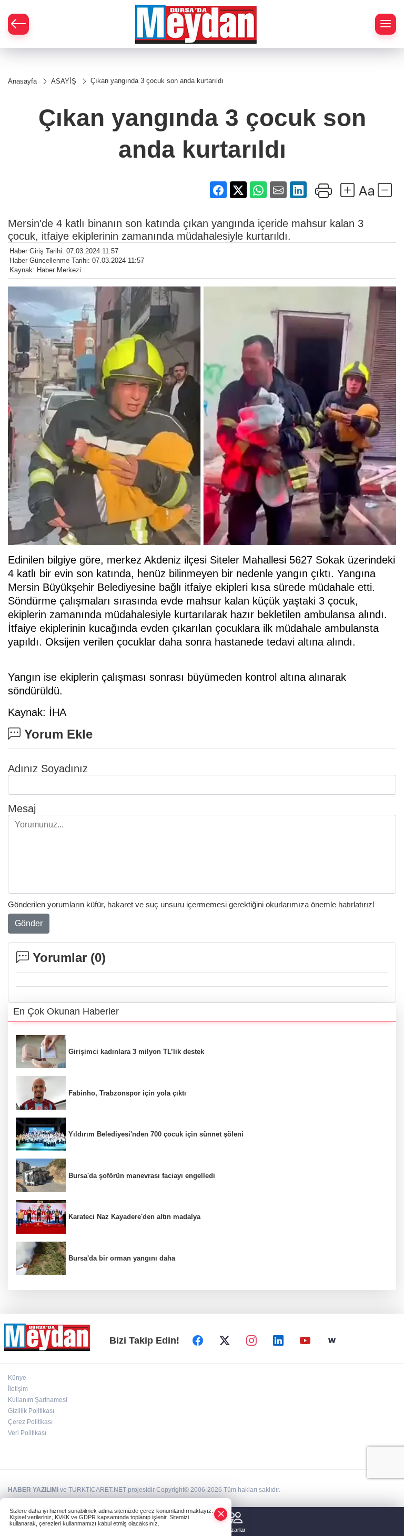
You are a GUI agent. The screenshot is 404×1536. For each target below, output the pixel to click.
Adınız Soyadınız (48, 768)
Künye (17, 1377)
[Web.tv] (331, 1340)
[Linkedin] (278, 1340)
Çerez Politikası (30, 1422)
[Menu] (385, 24)
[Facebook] (197, 1340)
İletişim (18, 1388)
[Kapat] (221, 1514)
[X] (224, 1340)
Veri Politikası (27, 1433)
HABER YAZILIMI (33, 1489)
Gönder (29, 923)
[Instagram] (251, 1340)
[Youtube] (305, 1340)
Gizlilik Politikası (31, 1411)
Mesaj (22, 808)
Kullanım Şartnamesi (37, 1400)
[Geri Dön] (18, 24)
